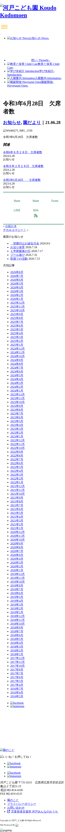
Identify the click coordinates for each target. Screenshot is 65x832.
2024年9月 (16, 360)
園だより (32, 122)
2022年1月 (16, 482)
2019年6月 (16, 593)
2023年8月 (16, 409)
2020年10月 (17, 539)
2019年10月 (17, 581)
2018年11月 (17, 619)
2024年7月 (16, 367)
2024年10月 (17, 356)
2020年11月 (17, 535)
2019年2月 (16, 608)
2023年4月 (16, 425)
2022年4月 (16, 470)
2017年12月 (17, 658)
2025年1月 (16, 344)
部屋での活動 (19, 258)
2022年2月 (16, 478)
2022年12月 (17, 440)
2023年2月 (16, 432)
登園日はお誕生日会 (24, 243)
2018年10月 (17, 623)
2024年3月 (16, 383)
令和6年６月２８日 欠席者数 (22, 152)
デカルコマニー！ (14, 229)
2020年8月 (16, 547)
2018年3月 (16, 646)
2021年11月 (17, 490)
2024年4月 (16, 379)
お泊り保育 (17, 247)
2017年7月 (16, 673)
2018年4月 (16, 642)
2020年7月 (16, 551)
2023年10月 (17, 402)
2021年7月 (16, 505)
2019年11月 (17, 577)
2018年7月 (16, 631)
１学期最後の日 (20, 251)
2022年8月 (16, 455)
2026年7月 (16, 276)
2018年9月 (16, 627)
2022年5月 (16, 467)
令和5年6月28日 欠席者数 (22, 179)
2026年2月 (16, 295)
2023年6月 (16, 417)
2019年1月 (16, 612)
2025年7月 (16, 321)
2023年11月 (17, 398)
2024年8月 (16, 363)
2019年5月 (16, 597)
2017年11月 (17, 661)
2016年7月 (16, 688)
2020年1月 (16, 570)
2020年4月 (16, 558)
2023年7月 (16, 413)
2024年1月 (16, 390)
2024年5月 (16, 375)
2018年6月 (16, 635)
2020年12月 (17, 532)
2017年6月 (16, 677)
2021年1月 (16, 528)
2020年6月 (16, 554)
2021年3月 (16, 520)
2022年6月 (16, 463)
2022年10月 (17, 447)
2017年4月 (16, 684)
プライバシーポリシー (21, 803)
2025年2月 (16, 340)
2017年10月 (17, 665)
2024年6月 (16, 371)
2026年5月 (16, 283)
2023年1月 (16, 436)
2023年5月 (16, 421)
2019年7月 (16, 589)
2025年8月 (16, 318)
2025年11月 (17, 306)
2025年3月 (16, 337)
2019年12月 (17, 574)
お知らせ (12, 122)
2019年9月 (16, 585)
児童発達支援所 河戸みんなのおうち (34, 811)
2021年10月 (17, 493)
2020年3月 (16, 562)
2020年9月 (16, 543)
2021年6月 (16, 509)
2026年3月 (16, 291)
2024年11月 (17, 352)
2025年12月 (17, 302)
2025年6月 (16, 325)
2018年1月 (16, 654)
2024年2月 (16, 386)
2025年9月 (16, 314)
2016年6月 (16, 692)
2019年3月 (16, 604)
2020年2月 (16, 566)
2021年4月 (16, 516)
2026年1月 (16, 298)
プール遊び (17, 254)
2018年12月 (17, 616)
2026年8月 (16, 272)
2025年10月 (17, 310)
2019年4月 (16, 600)
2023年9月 (16, 405)
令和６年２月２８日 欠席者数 (23, 166)
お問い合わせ (16, 807)
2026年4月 (16, 287)
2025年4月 (16, 333)
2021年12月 (17, 486)
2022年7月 (16, 459)
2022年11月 (17, 444)
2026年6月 (16, 279)
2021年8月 (16, 501)
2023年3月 (16, 428)
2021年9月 (16, 497)
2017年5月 (16, 681)
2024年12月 (17, 348)
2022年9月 (16, 451)
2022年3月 (16, 474)
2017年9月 (16, 669)
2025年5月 (16, 329)
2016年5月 (16, 696)
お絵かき (11, 226)
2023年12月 (17, 394)
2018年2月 (16, 650)
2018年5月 (16, 639)
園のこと (13, 800)
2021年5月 (16, 512)
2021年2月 (16, 524)
